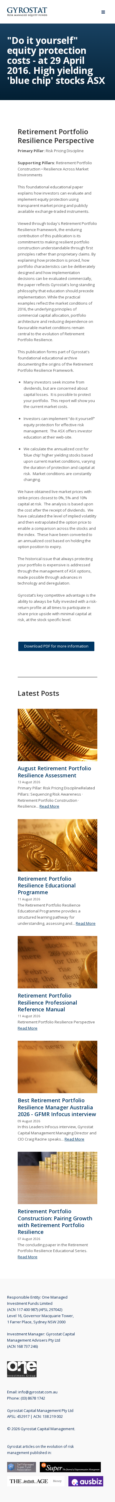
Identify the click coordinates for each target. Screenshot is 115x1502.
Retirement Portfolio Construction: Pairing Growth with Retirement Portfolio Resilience (55, 1221)
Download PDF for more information (56, 646)
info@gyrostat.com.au (38, 1392)
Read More (49, 806)
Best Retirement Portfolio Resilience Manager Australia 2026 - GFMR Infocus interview (57, 1107)
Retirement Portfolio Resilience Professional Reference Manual (47, 1002)
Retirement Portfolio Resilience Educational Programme (47, 885)
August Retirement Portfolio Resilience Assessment (54, 772)
